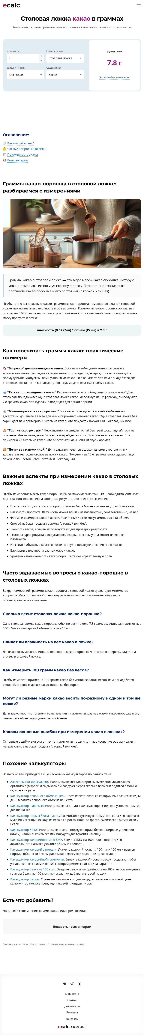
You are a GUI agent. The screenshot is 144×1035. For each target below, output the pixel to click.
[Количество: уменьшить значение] (41, 60)
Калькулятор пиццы (24, 879)
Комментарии (17, 160)
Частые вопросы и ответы (26, 149)
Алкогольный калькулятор (29, 782)
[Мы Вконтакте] (64, 984)
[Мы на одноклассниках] (79, 984)
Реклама (72, 1012)
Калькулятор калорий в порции (33, 849)
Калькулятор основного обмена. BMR (37, 796)
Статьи (72, 1000)
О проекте (72, 993)
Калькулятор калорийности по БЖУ (36, 840)
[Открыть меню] (139, 5)
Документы (72, 1006)
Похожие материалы (22, 154)
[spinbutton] (23, 58)
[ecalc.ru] (13, 5)
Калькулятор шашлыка (27, 806)
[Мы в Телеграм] (72, 984)
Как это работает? (20, 143)
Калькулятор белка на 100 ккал (32, 869)
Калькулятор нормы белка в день (34, 816)
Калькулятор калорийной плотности (37, 859)
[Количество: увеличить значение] (41, 56)
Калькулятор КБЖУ (24, 830)
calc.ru (67, 1026)
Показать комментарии (72, 927)
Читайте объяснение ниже (114, 77)
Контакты (72, 1019)
